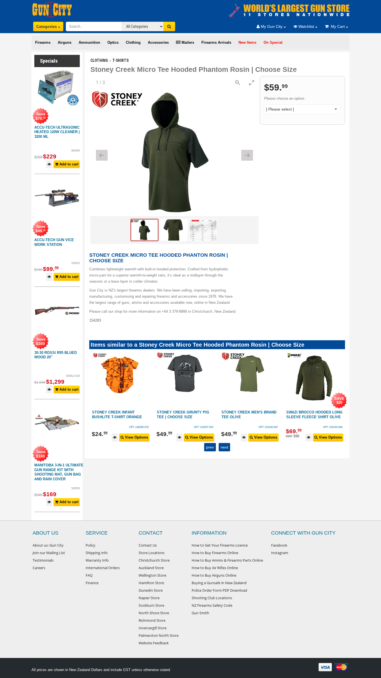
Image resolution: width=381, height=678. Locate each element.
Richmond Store (152, 620)
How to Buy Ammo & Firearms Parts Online (227, 560)
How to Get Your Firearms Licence (220, 545)
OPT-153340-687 (268, 427)
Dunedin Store (151, 590)
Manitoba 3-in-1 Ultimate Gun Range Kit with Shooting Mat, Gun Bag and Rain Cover (58, 472)
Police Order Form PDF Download (219, 590)
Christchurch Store (154, 560)
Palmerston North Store (159, 635)
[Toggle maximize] (252, 82)
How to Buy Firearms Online (215, 552)
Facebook (279, 545)
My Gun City (272, 26)
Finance (92, 582)
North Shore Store (154, 612)
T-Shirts (120, 60)
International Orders (103, 567)
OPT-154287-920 (203, 427)
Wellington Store (152, 575)
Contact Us (148, 545)
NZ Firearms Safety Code (212, 605)
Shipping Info (97, 552)
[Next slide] (247, 155)
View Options (136, 437)
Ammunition (89, 42)
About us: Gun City (48, 545)
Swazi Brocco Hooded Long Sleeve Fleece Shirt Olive (314, 414)
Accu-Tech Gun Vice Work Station (54, 242)
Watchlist (306, 26)
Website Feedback (154, 642)
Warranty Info (97, 560)
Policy (90, 545)
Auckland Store (151, 567)
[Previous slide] (102, 155)
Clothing (133, 42)
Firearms (42, 42)
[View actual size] (238, 82)
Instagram (279, 552)
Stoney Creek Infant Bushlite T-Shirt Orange (117, 414)
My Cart (337, 26)
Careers (39, 567)
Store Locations (152, 552)
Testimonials (43, 560)
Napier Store (149, 597)
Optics (113, 42)
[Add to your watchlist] (49, 164)
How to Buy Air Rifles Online (215, 567)
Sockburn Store (151, 605)
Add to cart (68, 164)
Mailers (187, 42)
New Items (247, 42)
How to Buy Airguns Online (214, 575)
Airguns (64, 42)
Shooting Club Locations (212, 597)
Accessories (158, 42)
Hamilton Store (151, 582)
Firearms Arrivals (216, 42)
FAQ (89, 575)
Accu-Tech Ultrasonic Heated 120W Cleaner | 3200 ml (57, 132)
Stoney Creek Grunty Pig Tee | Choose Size (183, 414)
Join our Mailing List (49, 552)
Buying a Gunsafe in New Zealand (219, 582)
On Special (273, 42)
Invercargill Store (153, 627)
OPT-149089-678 (139, 427)
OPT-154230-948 (333, 427)
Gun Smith (200, 612)
